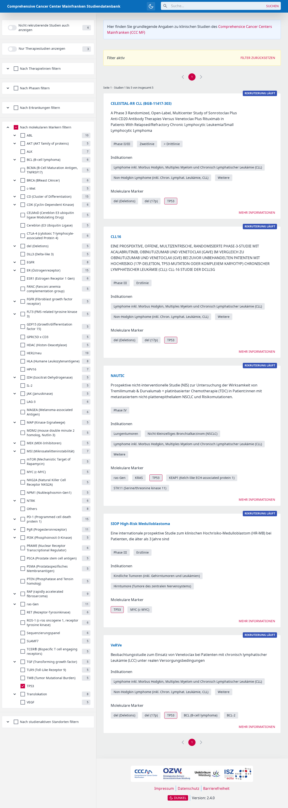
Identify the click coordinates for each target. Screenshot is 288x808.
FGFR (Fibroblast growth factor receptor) (49, 301)
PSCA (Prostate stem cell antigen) (51, 558)
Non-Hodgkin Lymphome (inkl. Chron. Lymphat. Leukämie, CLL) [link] (161, 177)
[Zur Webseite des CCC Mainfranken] (146, 774)
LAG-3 (31, 402)
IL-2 (29, 385)
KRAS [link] (139, 478)
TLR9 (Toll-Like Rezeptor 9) (46, 670)
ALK (29, 151)
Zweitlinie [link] (147, 144)
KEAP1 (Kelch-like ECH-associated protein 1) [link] (201, 478)
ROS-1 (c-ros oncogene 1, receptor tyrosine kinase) (52, 622)
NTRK (31, 500)
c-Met (31, 188)
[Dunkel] (151, 6)
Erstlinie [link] (142, 283)
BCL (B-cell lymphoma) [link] (200, 715)
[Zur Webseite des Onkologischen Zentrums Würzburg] (176, 774)
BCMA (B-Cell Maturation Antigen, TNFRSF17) (52, 170)
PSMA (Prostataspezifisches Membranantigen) (47, 568)
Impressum (164, 788)
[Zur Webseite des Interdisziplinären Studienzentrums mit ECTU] (237, 774)
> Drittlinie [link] (172, 144)
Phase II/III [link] (122, 144)
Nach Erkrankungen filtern (40, 107)
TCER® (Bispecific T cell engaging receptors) (52, 651)
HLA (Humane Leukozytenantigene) (53, 361)
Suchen (272, 6)
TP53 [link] (170, 201)
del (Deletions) (37, 246)
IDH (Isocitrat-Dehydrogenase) (49, 377)
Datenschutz (188, 788)
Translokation (37, 694)
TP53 (30, 686)
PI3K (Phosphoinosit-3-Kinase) (49, 537)
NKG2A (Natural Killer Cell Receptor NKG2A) (46, 482)
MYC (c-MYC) (36, 472)
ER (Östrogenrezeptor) (43, 270)
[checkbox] (37, 69)
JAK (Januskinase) (40, 393)
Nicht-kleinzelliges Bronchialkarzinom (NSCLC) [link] (182, 433)
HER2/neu (34, 353)
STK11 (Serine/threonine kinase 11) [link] (140, 488)
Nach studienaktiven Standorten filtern (49, 722)
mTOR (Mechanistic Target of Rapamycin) (48, 461)
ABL (29, 135)
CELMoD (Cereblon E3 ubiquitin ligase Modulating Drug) (50, 215)
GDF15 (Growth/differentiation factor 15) (49, 326)
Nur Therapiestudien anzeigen (42, 48)
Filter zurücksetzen (258, 58)
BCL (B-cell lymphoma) (43, 159)
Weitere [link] (224, 177)
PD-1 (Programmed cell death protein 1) (49, 519)
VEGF (30, 702)
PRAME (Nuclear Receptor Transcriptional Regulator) (46, 547)
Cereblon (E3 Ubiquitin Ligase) (49, 225)
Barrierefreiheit (216, 788)
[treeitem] (48, 69)
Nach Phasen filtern (35, 88)
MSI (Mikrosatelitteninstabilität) (50, 451)
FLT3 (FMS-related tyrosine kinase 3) (52, 314)
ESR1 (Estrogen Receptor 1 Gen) (50, 278)
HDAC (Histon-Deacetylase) (47, 345)
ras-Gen (33, 604)
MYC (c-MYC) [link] (139, 609)
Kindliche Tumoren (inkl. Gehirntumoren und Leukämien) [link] (157, 576)
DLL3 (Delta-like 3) (40, 254)
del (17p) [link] (151, 201)
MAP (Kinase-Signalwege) (46, 422)
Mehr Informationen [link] (257, 212)
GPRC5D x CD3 (37, 337)
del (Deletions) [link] (124, 201)
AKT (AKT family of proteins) (48, 143)
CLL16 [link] (116, 236)
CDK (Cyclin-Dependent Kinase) (50, 204)
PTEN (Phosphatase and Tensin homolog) (50, 581)
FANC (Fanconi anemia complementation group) (45, 288)
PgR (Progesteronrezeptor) (47, 529)
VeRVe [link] (116, 645)
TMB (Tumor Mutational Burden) (51, 678)
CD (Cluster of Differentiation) (49, 196)
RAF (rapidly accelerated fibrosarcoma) (45, 593)
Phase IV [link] (120, 410)
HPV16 (31, 369)
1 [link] (192, 77)
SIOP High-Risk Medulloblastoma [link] (140, 523)
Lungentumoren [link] (126, 433)
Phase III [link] (120, 283)
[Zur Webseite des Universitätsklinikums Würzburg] (207, 774)
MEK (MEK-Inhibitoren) (44, 443)
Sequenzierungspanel (43, 633)
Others (32, 509)
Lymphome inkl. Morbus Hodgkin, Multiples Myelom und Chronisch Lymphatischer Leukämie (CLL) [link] (188, 167)
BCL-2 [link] (231, 715)
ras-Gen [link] (120, 478)
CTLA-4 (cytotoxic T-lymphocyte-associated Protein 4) (50, 235)
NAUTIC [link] (117, 375)
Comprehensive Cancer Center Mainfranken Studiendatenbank (63, 6)
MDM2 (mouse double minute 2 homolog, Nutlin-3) (50, 432)
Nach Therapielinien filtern (40, 68)
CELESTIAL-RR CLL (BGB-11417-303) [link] (141, 103)
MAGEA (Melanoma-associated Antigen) (50, 412)
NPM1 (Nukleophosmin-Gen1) (49, 492)
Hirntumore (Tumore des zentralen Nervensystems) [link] (152, 586)
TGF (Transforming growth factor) (52, 662)
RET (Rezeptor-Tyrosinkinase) (48, 612)
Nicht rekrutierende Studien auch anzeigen (43, 27)
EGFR (30, 262)
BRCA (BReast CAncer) (43, 180)
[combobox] (212, 6)
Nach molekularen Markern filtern (45, 127)
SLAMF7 (32, 641)
